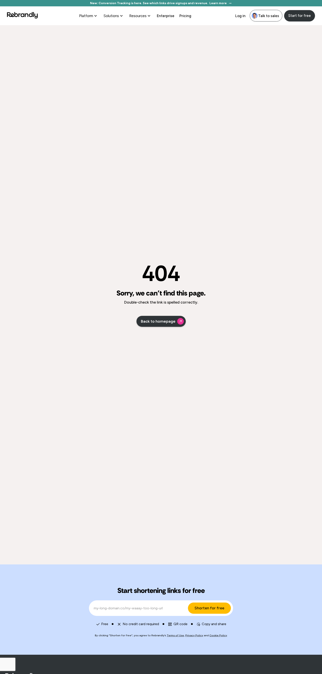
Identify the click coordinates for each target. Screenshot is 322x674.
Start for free (299, 15)
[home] (22, 16)
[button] (88, 16)
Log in (240, 16)
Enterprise (165, 16)
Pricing (185, 16)
